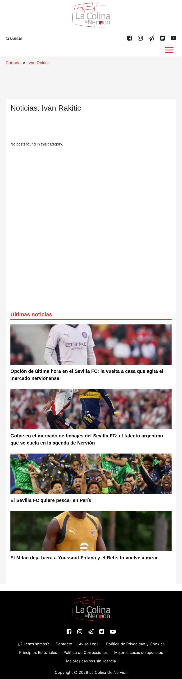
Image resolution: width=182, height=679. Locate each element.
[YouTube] (173, 38)
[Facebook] (129, 38)
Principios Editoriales (38, 652)
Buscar (15, 38)
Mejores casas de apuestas (138, 652)
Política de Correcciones (86, 652)
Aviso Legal (89, 644)
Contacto (63, 644)
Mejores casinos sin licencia (91, 661)
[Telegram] (151, 38)
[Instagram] (140, 38)
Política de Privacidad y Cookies (135, 644)
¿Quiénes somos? (33, 644)
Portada (13, 63)
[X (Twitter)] (162, 38)
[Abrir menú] (169, 50)
